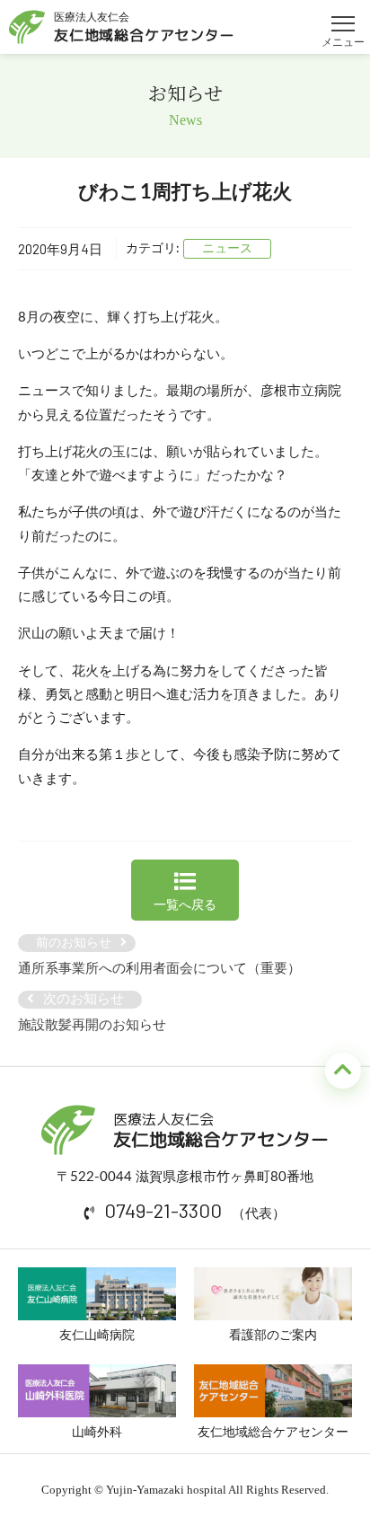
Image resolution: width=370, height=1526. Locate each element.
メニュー (343, 15)
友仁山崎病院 (97, 1335)
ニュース (227, 249)
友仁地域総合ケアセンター (273, 1432)
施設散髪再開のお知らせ (92, 1025)
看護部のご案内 (273, 1335)
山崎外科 (97, 1432)
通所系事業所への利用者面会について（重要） (159, 968)
